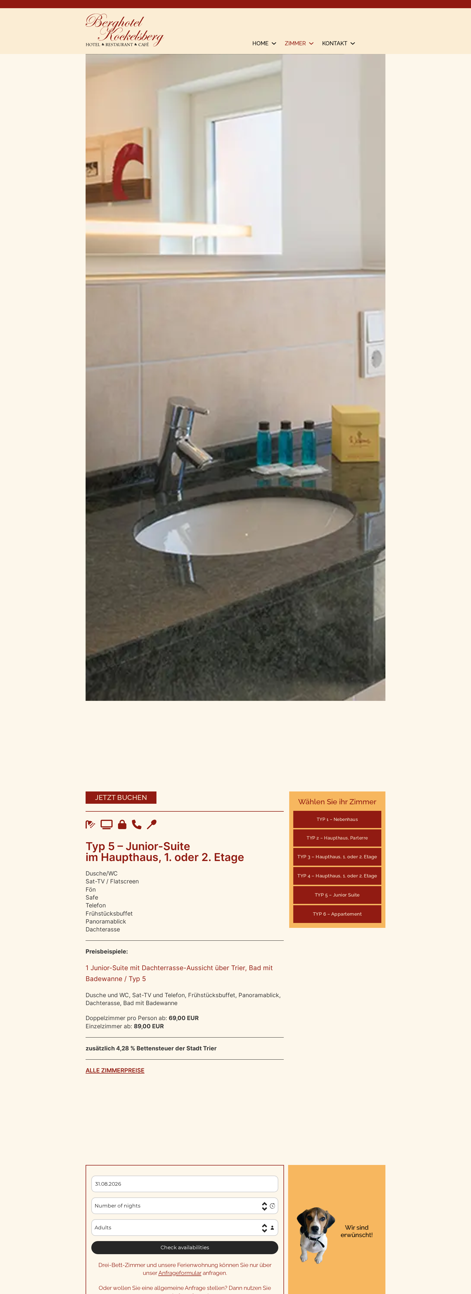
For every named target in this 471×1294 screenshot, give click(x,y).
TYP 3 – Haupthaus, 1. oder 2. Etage (337, 856)
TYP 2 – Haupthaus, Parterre (337, 838)
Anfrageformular (179, 1272)
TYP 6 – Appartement (337, 914)
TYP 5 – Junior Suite (337, 895)
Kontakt (334, 43)
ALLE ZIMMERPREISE (115, 1070)
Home (260, 43)
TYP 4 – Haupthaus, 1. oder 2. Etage (337, 875)
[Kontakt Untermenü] (352, 45)
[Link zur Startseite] (125, 31)
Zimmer (295, 43)
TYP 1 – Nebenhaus (337, 819)
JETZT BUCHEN (121, 797)
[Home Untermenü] (274, 45)
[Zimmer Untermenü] (311, 45)
